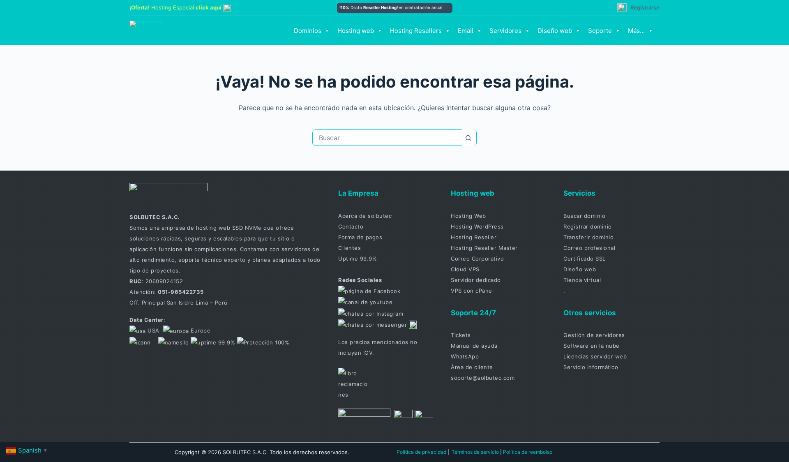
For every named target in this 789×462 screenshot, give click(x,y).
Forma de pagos (360, 237)
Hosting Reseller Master (484, 248)
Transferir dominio (588, 237)
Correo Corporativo (477, 258)
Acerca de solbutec (365, 216)
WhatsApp (465, 356)
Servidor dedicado (476, 280)
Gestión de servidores (594, 335)
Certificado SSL (584, 258)
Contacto (350, 226)
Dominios (307, 31)
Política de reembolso (527, 452)
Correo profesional (589, 248)
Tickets (461, 335)
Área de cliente (472, 367)
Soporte (600, 31)
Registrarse (645, 7)
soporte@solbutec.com (482, 377)
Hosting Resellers (416, 31)
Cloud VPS (465, 269)
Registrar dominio (587, 226)
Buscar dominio (584, 216)
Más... (636, 31)
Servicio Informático (590, 367)
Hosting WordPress (477, 226)
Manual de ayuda (474, 345)
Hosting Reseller (473, 237)
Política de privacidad (421, 452)
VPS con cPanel (472, 290)
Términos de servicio (475, 452)
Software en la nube (591, 345)
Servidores (505, 31)
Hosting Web (468, 216)
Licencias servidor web (595, 356)
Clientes (349, 248)
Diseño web (555, 31)
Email (465, 31)
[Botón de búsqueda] (468, 137)
